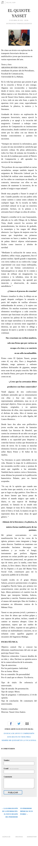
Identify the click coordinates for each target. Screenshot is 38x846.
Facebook (11, 724)
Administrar (32, 837)
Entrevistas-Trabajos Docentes (19, 23)
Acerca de (6, 837)
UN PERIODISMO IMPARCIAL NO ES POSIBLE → (26, 811)
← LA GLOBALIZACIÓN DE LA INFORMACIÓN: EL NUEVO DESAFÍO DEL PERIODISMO (10, 813)
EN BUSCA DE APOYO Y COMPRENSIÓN (19, 733)
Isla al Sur (11, 2)
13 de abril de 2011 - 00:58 (18, 20)
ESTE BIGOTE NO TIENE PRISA (19, 737)
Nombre (6, 760)
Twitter (19, 724)
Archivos (19, 837)
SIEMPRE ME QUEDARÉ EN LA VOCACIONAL (19, 740)
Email (27, 724)
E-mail (11, 768)
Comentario (8, 777)
